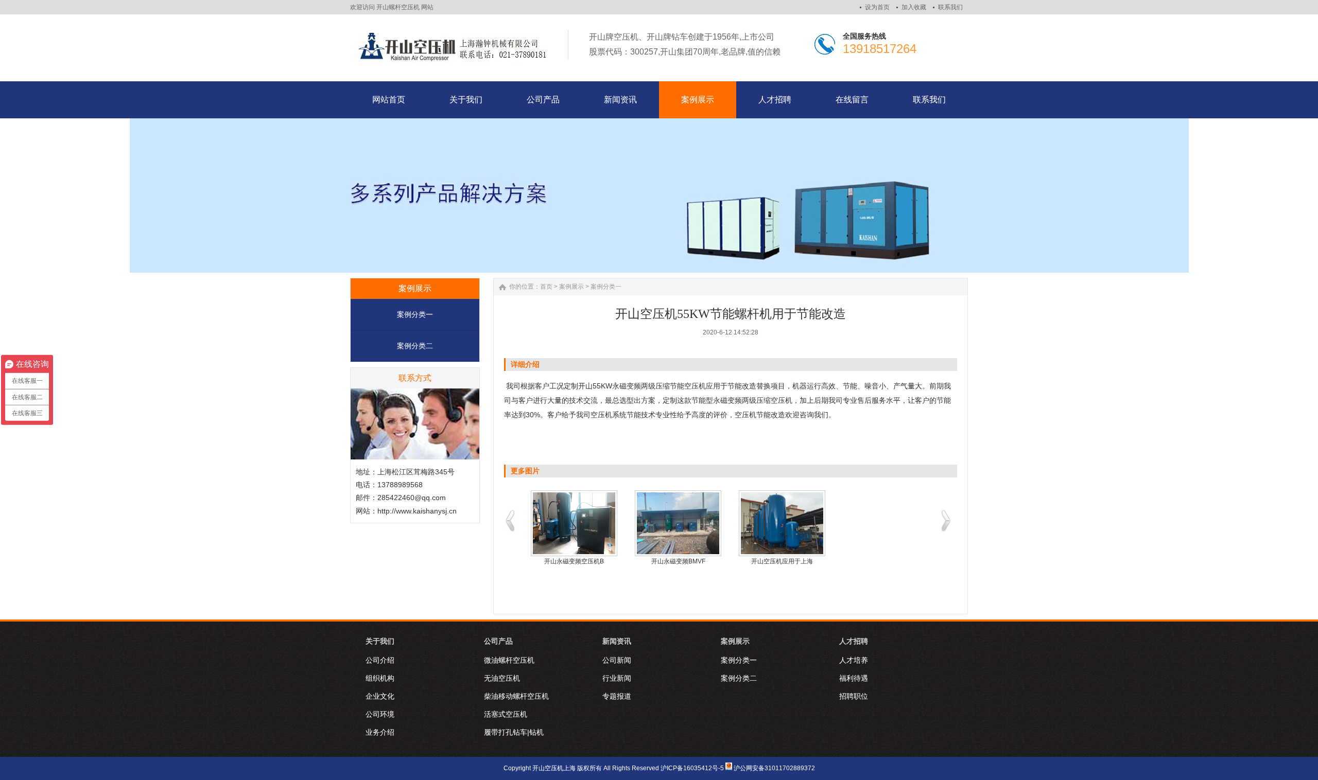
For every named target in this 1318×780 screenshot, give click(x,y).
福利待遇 (853, 678)
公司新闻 (616, 660)
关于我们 (380, 641)
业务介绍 (380, 732)
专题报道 (616, 696)
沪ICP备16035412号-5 (692, 768)
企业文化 (380, 696)
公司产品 (498, 641)
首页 (546, 286)
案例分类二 (415, 346)
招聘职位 (853, 696)
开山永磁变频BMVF (678, 561)
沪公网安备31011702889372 (774, 768)
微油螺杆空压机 (509, 660)
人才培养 (853, 660)
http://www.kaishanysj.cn (417, 511)
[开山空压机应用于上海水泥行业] (782, 523)
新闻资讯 (616, 641)
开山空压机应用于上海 (782, 561)
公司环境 (380, 714)
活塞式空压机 (505, 714)
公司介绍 (380, 660)
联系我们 (950, 7)
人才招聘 (853, 641)
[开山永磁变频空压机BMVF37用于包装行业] (574, 523)
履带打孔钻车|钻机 (514, 732)
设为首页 (877, 7)
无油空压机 (502, 678)
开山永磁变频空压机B (574, 561)
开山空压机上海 (554, 768)
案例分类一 (415, 314)
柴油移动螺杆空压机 (516, 696)
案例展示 (571, 286)
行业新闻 (616, 678)
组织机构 (380, 678)
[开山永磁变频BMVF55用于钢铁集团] (678, 523)
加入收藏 (913, 7)
